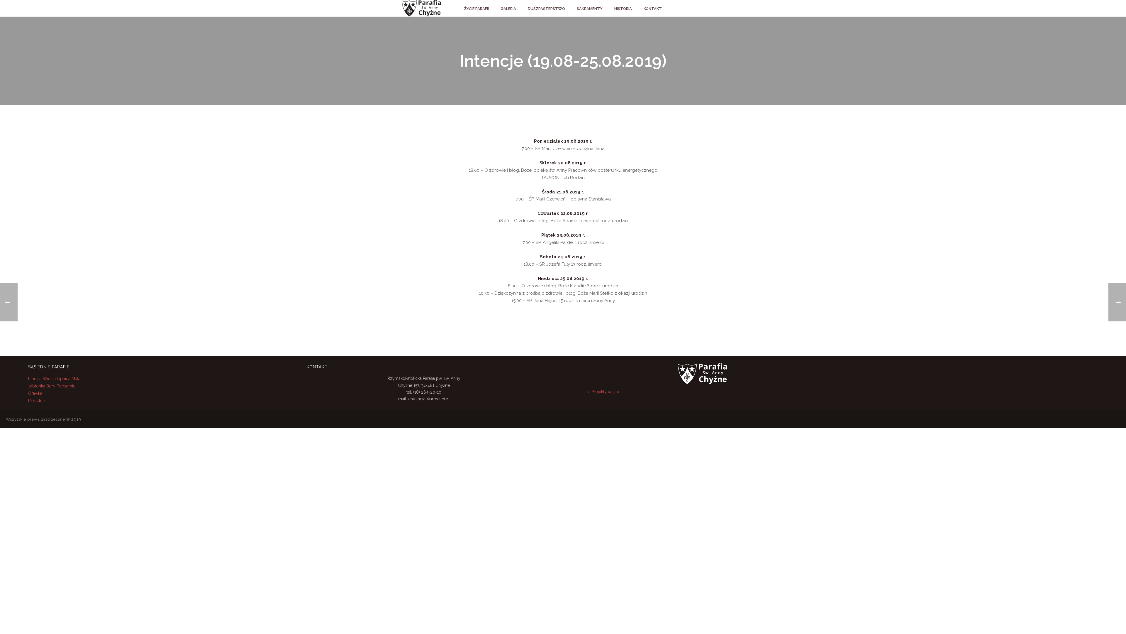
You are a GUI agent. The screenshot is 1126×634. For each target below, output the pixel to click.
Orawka (35, 393)
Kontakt (653, 8)
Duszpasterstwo (546, 8)
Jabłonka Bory (41, 386)
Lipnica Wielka (42, 378)
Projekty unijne (605, 391)
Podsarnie (66, 386)
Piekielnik (36, 400)
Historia (623, 8)
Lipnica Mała (68, 378)
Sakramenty (590, 8)
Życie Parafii (476, 8)
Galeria (508, 8)
